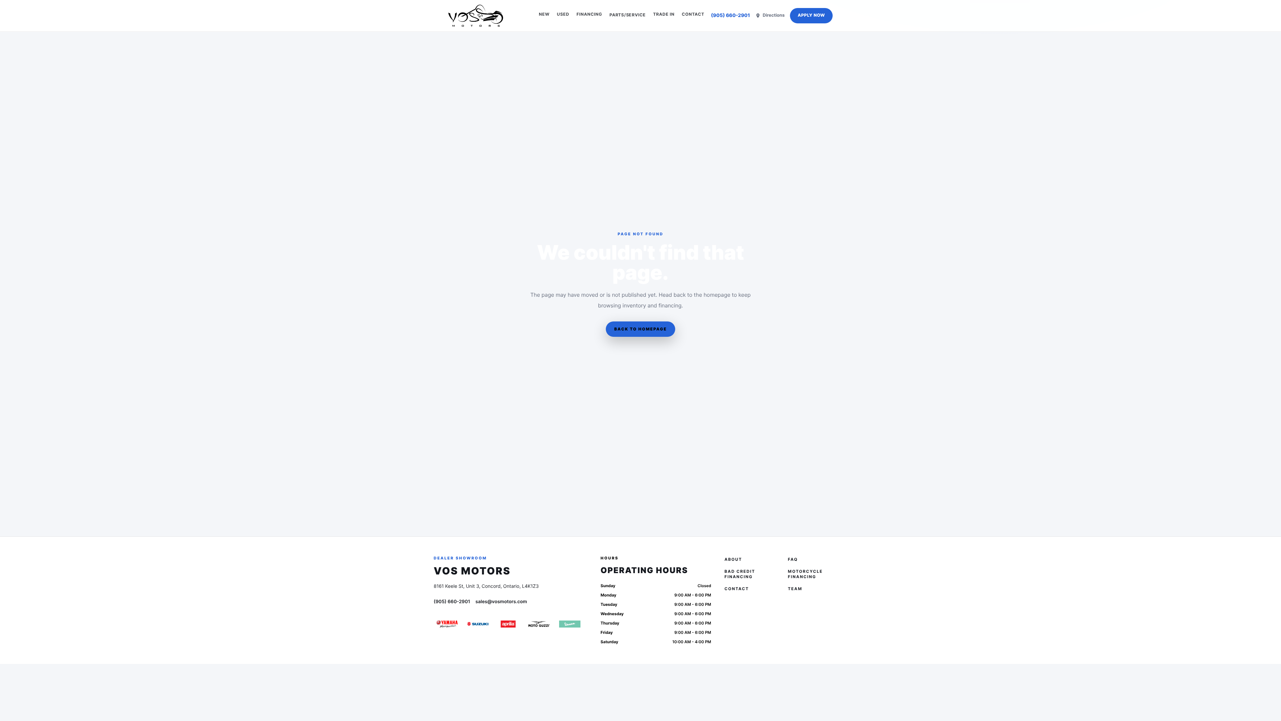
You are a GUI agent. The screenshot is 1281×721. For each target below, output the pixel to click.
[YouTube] (783, 638)
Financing (589, 14)
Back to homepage (640, 328)
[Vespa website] (569, 624)
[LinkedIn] (766, 638)
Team (795, 588)
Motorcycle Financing (805, 574)
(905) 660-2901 (730, 15)
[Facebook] (731, 638)
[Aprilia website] (508, 624)
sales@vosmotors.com (501, 602)
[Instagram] (748, 638)
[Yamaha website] (447, 624)
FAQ (793, 559)
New (544, 14)
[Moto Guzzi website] (539, 624)
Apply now (811, 15)
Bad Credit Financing (740, 574)
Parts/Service (627, 14)
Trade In (664, 14)
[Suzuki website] (477, 624)
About (733, 559)
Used (563, 14)
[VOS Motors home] (475, 16)
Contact (693, 14)
